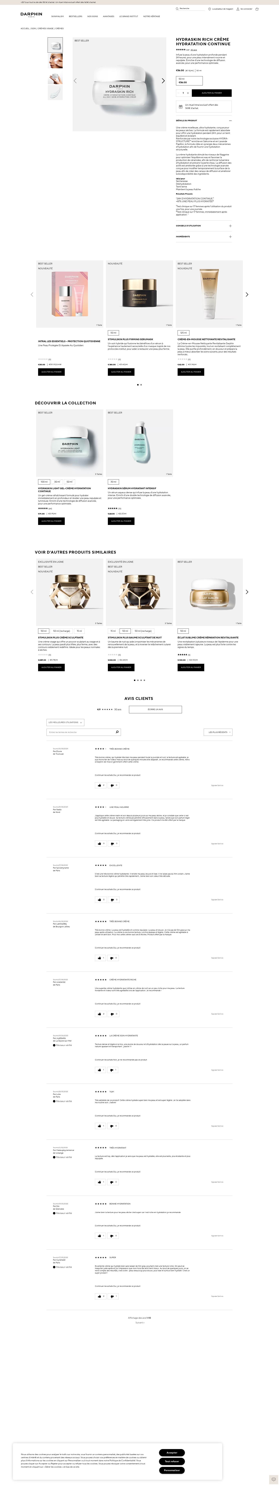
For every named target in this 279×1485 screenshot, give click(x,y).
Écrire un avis (155, 709)
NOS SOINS (92, 16)
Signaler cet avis (217, 785)
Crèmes (59, 29)
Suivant (140, 1322)
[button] (273, 1479)
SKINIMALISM (57, 16)
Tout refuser (172, 1461)
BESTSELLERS (75, 16)
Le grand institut (128, 16)
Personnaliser (172, 1470)
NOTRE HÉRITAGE (151, 16)
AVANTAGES (108, 16)
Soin (33, 29)
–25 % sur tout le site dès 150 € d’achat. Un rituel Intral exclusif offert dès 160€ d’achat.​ (58, 2)
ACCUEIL (25, 29)
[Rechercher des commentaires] (117, 732)
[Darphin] (31, 15)
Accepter (172, 1452)
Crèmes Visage (45, 29)
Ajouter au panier (212, 93)
